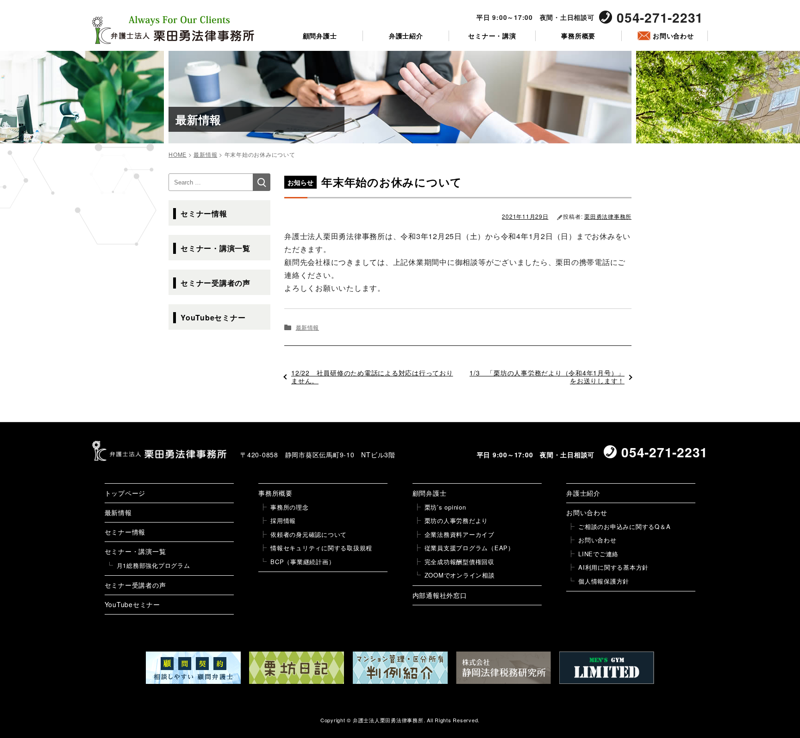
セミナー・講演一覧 (215, 248)
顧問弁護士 (320, 35)
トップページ (125, 493)
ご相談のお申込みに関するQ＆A (624, 526)
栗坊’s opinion (445, 507)
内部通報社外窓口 (439, 595)
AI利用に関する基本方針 (613, 567)
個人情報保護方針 (603, 581)
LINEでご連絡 (598, 553)
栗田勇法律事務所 (607, 216)
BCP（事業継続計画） (302, 561)
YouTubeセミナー (213, 317)
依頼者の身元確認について (308, 534)
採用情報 (283, 520)
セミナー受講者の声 (215, 282)
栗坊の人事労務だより (456, 520)
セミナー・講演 (492, 35)
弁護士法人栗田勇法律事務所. (389, 720)
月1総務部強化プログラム (153, 565)
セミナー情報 (204, 213)
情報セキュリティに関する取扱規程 (321, 547)
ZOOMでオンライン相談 (460, 575)
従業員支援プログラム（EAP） (469, 547)
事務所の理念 (289, 507)
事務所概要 (578, 35)
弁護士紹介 (406, 35)
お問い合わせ (673, 35)
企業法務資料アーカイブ (459, 534)
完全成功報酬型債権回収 (459, 561)
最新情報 (307, 327)
